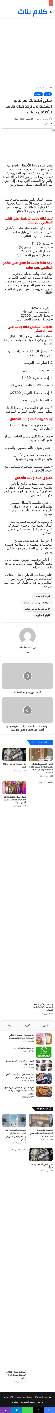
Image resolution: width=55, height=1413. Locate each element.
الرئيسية (46, 87)
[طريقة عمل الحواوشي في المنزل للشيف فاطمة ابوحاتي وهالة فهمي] (44, 1091)
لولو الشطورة (42, 615)
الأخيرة (28, 1025)
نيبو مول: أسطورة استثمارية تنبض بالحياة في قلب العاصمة (41, 1133)
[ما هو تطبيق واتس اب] (44, 1052)
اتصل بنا (15, 1402)
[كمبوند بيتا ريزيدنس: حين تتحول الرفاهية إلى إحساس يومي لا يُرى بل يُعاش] (14, 1120)
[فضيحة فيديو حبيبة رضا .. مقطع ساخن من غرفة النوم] (44, 1078)
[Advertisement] (27, 48)
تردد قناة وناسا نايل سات (37, 608)
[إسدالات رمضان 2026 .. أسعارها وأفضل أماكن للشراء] (41, 891)
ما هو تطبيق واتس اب (24, 1048)
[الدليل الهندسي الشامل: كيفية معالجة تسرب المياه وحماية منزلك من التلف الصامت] (41, 754)
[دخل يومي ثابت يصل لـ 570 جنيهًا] (14, 754)
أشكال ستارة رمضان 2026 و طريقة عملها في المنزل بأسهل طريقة (15, 799)
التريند (38, 87)
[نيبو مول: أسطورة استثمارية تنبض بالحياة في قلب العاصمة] (41, 1120)
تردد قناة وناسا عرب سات (36, 602)
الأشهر (46, 1025)
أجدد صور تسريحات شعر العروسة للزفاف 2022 (20, 1062)
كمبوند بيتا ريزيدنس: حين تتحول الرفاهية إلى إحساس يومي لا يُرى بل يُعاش (15, 1135)
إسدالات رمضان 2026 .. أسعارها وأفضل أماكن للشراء (43, 1007)
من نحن (40, 1402)
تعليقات (9, 1025)
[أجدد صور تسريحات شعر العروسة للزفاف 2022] (44, 1065)
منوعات (38, 94)
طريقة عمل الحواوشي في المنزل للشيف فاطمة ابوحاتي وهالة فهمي (19, 1091)
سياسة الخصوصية (28, 1402)
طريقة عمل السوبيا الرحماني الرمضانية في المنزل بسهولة (21, 1036)
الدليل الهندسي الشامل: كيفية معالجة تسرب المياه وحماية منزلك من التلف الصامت (41, 768)
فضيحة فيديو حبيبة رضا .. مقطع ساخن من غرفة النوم (20, 1076)
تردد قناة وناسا (42, 596)
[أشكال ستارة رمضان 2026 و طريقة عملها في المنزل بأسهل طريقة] (14, 787)
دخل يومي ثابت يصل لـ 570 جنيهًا (14, 765)
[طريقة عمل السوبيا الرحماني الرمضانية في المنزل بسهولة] (44, 1039)
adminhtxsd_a (42, 119)
